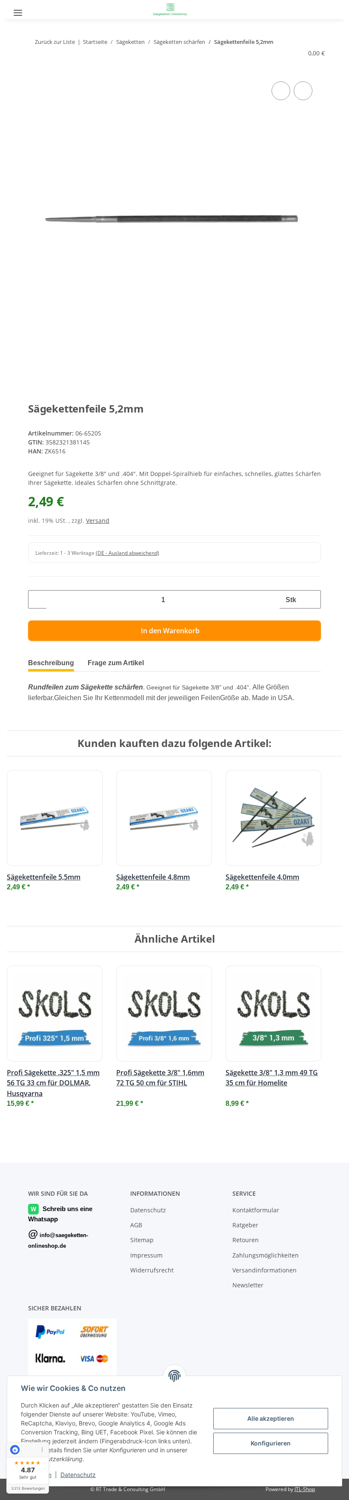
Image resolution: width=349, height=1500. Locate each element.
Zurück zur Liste (54, 42)
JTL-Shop (305, 1489)
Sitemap (142, 1240)
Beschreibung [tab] (52, 663)
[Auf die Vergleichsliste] (281, 90)
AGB (136, 1225)
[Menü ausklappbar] (18, 9)
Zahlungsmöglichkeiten (265, 1255)
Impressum (146, 1255)
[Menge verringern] (38, 599)
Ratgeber (245, 1225)
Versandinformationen (264, 1270)
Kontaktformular (255, 1210)
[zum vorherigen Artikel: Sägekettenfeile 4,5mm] (294, 42)
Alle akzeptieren (270, 1418)
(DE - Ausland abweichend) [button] (127, 553)
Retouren (245, 1240)
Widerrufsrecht (152, 1270)
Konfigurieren (271, 1443)
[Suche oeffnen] (41, 9)
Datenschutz (78, 1474)
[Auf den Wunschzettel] (303, 90)
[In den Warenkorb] (35, 70)
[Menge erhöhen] (311, 599)
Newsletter (247, 1285)
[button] (325, 8)
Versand (97, 520)
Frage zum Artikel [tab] (122, 663)
